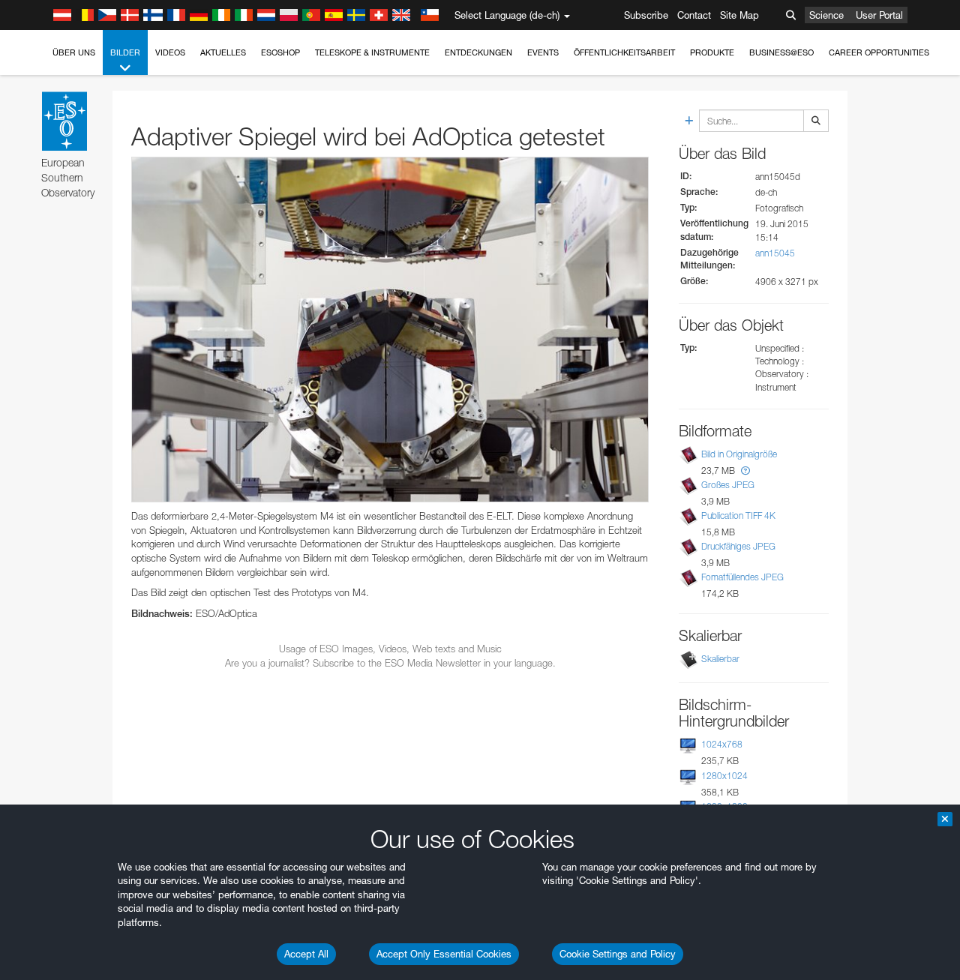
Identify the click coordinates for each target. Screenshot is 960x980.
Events (543, 52)
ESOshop (280, 52)
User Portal (879, 15)
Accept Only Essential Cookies (444, 954)
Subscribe (646, 15)
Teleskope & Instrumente (372, 52)
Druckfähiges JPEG (738, 546)
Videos (170, 52)
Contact (694, 15)
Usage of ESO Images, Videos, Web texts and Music (390, 649)
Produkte (712, 52)
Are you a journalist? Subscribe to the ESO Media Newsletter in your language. (390, 663)
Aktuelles (223, 52)
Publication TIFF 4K (738, 515)
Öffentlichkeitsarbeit (624, 52)
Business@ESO (781, 52)
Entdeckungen (478, 52)
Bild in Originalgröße (739, 454)
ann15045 (775, 253)
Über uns (73, 52)
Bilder (125, 52)
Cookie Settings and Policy (618, 954)
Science (826, 15)
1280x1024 (724, 775)
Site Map (739, 15)
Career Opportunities (879, 52)
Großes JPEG (727, 484)
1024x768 (721, 744)
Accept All (306, 954)
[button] (745, 470)
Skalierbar (720, 658)
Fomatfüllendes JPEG (742, 577)
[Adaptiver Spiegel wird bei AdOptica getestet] (390, 329)
